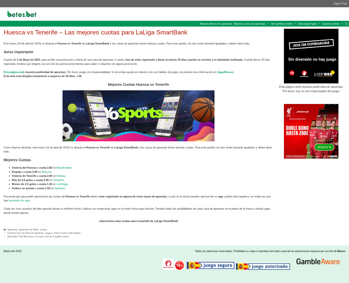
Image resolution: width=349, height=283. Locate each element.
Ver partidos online (281, 23)
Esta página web (14, 72)
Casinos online (330, 23)
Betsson (46, 171)
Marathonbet (64, 167)
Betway (61, 175)
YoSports (58, 180)
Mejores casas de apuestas (249, 23)
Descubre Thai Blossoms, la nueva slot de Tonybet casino (38, 236)
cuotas (43, 229)
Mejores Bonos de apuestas (216, 23)
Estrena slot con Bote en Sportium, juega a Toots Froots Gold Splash (44, 233)
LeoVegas (62, 184)
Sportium (60, 188)
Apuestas (12, 229)
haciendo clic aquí (19, 200)
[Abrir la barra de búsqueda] (346, 24)
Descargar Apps (307, 23)
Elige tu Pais (340, 3)
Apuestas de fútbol (29, 229)
